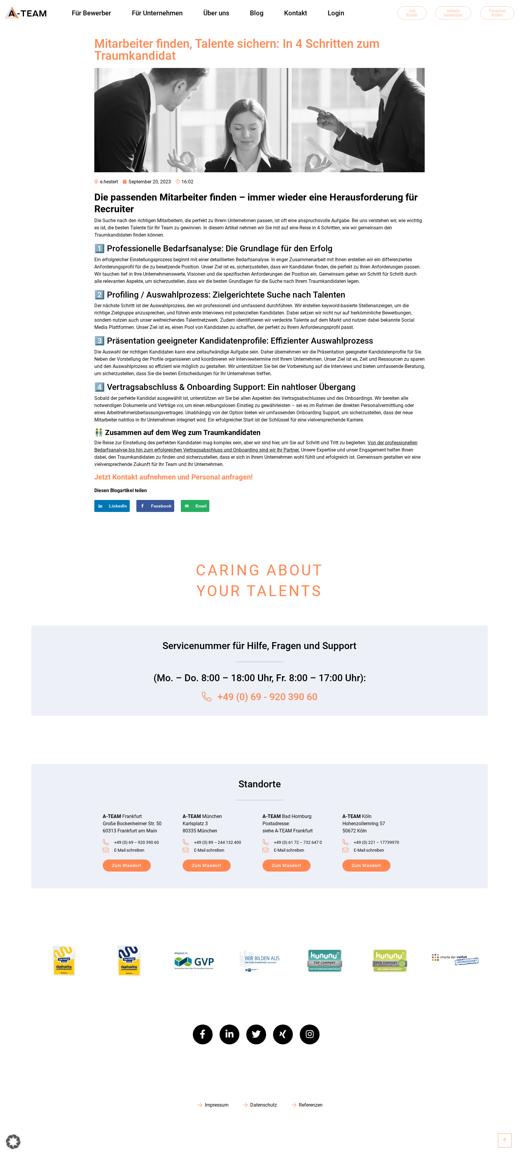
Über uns (216, 13)
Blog (256, 13)
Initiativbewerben (453, 12)
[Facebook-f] (203, 1034)
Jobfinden (412, 12)
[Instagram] (310, 1034)
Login (336, 13)
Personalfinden (497, 12)
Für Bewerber (91, 13)
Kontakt (295, 13)
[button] (13, 1142)
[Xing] (283, 1034)
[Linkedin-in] (229, 1034)
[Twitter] (256, 1034)
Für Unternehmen (157, 13)
